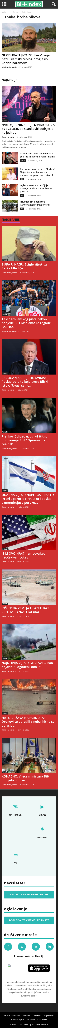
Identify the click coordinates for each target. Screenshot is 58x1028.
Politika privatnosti (12, 1015)
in (35, 946)
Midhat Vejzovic (9, 67)
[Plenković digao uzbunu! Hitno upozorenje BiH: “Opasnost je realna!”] (29, 415)
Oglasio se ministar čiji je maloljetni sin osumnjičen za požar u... (36, 188)
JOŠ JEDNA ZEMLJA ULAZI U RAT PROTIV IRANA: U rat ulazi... (25, 610)
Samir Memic (8, 137)
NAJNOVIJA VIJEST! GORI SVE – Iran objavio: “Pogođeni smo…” (27, 665)
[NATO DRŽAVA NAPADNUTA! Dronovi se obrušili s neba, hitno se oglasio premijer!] (29, 697)
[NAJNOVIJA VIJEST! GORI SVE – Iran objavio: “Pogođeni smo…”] (29, 642)
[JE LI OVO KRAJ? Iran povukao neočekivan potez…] (29, 532)
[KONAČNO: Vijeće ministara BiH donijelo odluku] (29, 755)
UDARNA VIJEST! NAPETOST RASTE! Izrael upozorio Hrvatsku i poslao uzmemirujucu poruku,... (28, 499)
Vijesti (4, 314)
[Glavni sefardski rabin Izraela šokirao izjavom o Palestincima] (10, 158)
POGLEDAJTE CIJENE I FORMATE (29, 920)
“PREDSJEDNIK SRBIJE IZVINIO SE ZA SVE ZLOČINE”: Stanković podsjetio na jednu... (28, 129)
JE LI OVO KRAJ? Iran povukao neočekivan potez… (23, 555)
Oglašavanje (49, 1015)
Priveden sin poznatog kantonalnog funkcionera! (35, 203)
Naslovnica (6, 12)
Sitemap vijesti (17, 1019)
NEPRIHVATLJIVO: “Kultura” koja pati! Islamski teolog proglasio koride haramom (26, 59)
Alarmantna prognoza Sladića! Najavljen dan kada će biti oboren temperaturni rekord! (37, 172)
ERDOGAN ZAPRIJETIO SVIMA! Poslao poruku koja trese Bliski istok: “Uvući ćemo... (25, 382)
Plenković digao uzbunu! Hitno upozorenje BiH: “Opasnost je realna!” (25, 440)
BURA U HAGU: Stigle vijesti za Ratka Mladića (25, 266)
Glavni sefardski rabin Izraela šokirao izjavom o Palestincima (37, 155)
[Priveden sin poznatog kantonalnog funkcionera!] (10, 206)
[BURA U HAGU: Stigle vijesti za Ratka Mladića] (29, 243)
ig (49, 946)
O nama (26, 1015)
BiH (22, 179)
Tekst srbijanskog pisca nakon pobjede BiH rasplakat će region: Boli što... (26, 323)
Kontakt (37, 1015)
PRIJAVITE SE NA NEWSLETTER (29, 894)
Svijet (23, 160)
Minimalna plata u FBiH (37, 1019)
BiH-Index (23, 1024)
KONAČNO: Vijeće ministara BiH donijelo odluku (25, 778)
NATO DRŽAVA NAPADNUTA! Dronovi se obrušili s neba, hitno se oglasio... (28, 722)
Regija (5, 120)
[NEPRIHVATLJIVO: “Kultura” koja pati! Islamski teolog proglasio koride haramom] (29, 37)
